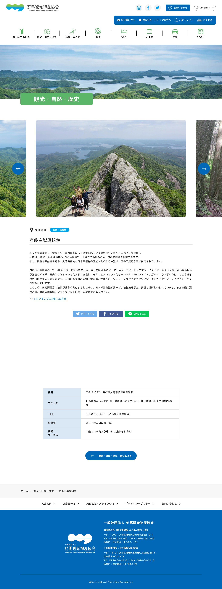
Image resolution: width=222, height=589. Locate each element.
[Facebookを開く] (148, 7)
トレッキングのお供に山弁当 (50, 298)
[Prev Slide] (18, 169)
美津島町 (40, 229)
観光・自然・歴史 (44, 491)
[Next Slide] (204, 169)
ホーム (25, 491)
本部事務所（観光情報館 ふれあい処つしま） (126, 530)
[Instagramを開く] (139, 7)
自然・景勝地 (59, 230)
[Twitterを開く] (157, 7)
